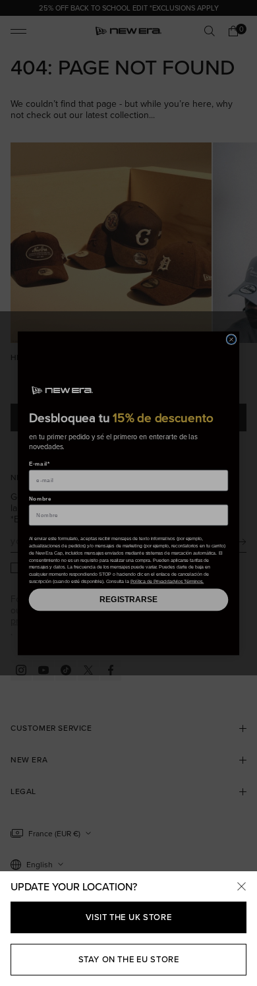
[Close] (241, 887)
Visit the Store (129, 917)
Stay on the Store (128, 959)
